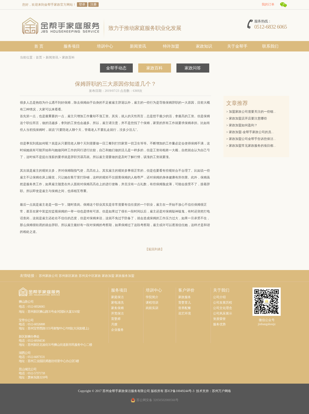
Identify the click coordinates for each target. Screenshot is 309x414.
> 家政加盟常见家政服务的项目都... (251, 145)
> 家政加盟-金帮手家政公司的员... (250, 132)
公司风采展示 (222, 313)
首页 (39, 57)
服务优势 (219, 324)
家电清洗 (117, 302)
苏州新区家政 (68, 276)
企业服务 (117, 329)
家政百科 (68, 57)
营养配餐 (184, 308)
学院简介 (152, 297)
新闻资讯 (52, 57)
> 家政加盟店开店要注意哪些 (247, 118)
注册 (93, 4)
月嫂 (114, 324)
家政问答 (193, 68)
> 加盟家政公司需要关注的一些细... (251, 111)
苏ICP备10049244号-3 (179, 391)
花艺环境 (184, 313)
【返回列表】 (154, 249)
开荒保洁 (117, 313)
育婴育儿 (184, 302)
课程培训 (152, 302)
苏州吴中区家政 (90, 276)
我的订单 (268, 4)
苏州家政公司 (48, 276)
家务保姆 (117, 308)
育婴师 (116, 319)
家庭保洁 (117, 297)
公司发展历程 (222, 302)
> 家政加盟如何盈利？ (242, 125)
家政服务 (184, 297)
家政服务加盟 (124, 276)
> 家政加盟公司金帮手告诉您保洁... (251, 139)
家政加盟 (108, 276)
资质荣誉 (219, 319)
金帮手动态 (116, 68)
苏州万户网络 (221, 391)
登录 (82, 4)
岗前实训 (152, 308)
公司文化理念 (222, 308)
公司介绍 (219, 297)
